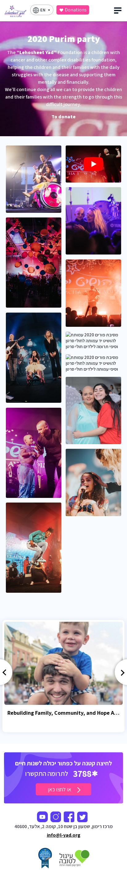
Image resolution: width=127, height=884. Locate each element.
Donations (76, 9)
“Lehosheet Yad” (37, 52)
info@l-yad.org (63, 835)
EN (42, 10)
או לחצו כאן (60, 789)
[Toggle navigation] (118, 12)
